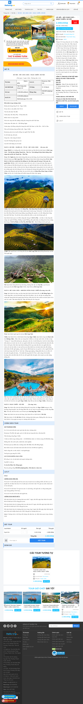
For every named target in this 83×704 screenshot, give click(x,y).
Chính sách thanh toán (58, 641)
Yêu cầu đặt (73, 106)
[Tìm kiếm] (51, 3)
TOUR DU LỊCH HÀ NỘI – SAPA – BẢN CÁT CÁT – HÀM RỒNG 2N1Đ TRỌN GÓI (70, 607)
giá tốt (41, 588)
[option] (28, 41)
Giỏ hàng (69, 642)
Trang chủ (8, 9)
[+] (27, 531)
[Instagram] (15, 626)
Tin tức (39, 9)
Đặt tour (41, 540)
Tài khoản (63, 3)
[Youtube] (11, 626)
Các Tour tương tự (41, 553)
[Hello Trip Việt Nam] (9, 3)
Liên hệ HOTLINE (61, 107)
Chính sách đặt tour (57, 639)
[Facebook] (4, 626)
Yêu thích (71, 3)
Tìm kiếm (69, 635)
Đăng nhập (70, 637)
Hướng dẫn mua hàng (43, 635)
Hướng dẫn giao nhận (43, 639)
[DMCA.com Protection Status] (57, 649)
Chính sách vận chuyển (58, 643)
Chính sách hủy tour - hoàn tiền (58, 636)
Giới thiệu (18, 9)
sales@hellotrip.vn (12, 682)
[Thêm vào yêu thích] (78, 17)
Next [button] (53, 41)
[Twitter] (8, 626)
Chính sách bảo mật (57, 646)
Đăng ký (76, 625)
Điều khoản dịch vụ (42, 642)
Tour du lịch (29, 9)
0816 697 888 (11, 689)
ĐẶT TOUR (46, 581)
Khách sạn (49, 9)
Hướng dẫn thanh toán (43, 637)
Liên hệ (76, 9)
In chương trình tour (65, 28)
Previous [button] (4, 41)
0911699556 (13, 684)
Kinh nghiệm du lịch (62, 9)
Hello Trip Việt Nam (63, 657)
